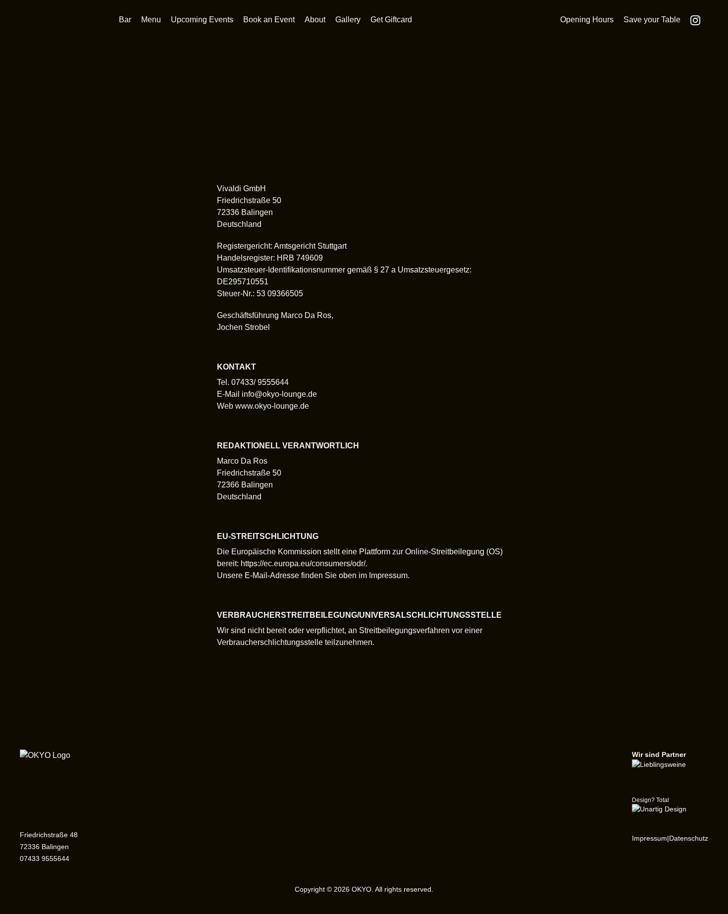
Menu (151, 19)
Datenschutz (688, 838)
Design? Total (650, 800)
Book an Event (269, 19)
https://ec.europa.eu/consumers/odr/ (303, 563)
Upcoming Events (202, 19)
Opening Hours (587, 19)
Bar (125, 19)
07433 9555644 (44, 858)
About (315, 19)
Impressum (649, 838)
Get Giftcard (391, 19)
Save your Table (652, 19)
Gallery (348, 19)
